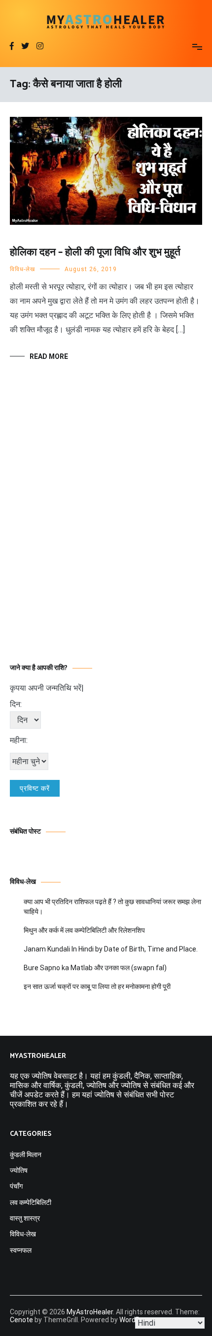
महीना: (19, 740)
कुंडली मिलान (25, 1155)
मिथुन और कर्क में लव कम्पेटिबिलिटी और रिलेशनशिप (84, 930)
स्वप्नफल (21, 1250)
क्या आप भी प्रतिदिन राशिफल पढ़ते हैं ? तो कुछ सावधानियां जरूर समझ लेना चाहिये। (112, 906)
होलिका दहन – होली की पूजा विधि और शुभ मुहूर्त (95, 252)
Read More (49, 356)
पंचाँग (16, 1186)
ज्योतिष (19, 1170)
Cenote (21, 1320)
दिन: (16, 704)
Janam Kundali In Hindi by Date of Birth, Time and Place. (111, 949)
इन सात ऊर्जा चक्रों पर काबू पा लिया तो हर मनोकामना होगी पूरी (97, 986)
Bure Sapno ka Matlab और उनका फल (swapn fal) (95, 968)
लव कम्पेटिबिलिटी (30, 1202)
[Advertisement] (106, 527)
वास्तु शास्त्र (25, 1218)
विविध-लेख (22, 269)
